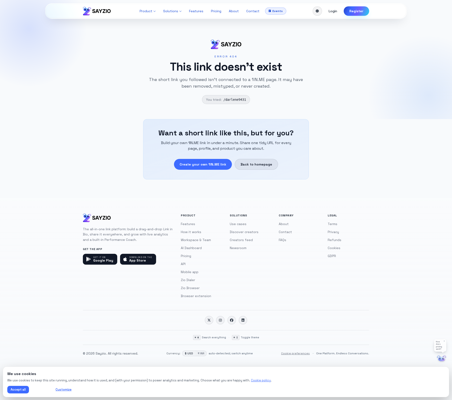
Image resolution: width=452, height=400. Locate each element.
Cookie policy (261, 380)
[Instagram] (220, 320)
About (234, 11)
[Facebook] (231, 320)
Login (333, 11)
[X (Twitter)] (209, 320)
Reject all (41, 390)
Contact (252, 11)
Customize (64, 390)
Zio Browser (190, 288)
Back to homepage (256, 164)
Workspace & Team (196, 240)
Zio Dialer (188, 280)
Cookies (334, 248)
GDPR (332, 256)
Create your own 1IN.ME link (203, 164)
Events (277, 11)
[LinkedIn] (243, 320)
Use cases (238, 224)
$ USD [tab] (189, 353)
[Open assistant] (441, 358)
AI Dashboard (191, 248)
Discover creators (244, 232)
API (183, 264)
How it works (191, 232)
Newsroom (238, 248)
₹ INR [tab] (201, 353)
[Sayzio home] (97, 11)
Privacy (333, 232)
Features (196, 11)
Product (146, 11)
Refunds (334, 240)
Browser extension (196, 296)
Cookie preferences (295, 353)
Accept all (18, 390)
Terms (332, 224)
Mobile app (189, 272)
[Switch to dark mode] (317, 11)
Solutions (170, 11)
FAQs (282, 240)
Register (356, 11)
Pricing (216, 11)
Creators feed (241, 240)
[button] (440, 345)
